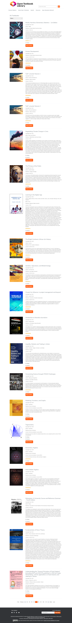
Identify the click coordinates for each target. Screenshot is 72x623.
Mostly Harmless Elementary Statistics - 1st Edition (41, 23)
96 (34, 601)
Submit (32, 10)
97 (36, 601)
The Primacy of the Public (33, 166)
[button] (16, 18)
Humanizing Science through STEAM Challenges (40, 374)
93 (27, 601)
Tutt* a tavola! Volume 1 (32, 74)
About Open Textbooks (23, 10)
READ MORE (29, 45)
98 (38, 601)
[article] (36, 34)
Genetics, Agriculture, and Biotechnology (38, 266)
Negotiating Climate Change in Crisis (36, 131)
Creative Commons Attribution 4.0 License (51, 620)
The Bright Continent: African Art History (38, 239)
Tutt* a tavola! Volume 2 (32, 106)
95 (31, 601)
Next (51, 601)
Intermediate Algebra (32, 470)
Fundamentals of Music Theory (35, 530)
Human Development (32, 51)
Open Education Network (48, 10)
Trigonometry (29, 425)
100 (43, 601)
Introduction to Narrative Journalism (36, 318)
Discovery (38, 10)
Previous (22, 601)
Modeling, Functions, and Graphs (35, 400)
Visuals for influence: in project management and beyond (43, 292)
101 (46, 601)
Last (54, 601)
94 (29, 601)
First (18, 601)
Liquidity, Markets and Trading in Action (37, 344)
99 (40, 601)
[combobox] (47, 6)
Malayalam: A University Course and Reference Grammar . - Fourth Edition (43, 499)
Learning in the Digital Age (33, 195)
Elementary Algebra (31, 448)
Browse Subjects (12, 10)
